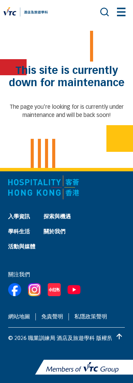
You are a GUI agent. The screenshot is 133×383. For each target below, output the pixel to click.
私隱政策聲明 (90, 317)
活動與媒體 (21, 247)
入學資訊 (19, 217)
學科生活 (19, 232)
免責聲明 (52, 317)
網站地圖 (19, 317)
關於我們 (54, 232)
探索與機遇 (57, 217)
